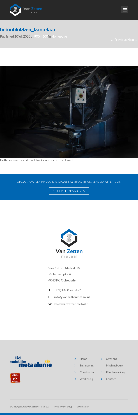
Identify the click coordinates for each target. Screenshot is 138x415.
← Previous (119, 40)
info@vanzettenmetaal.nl (72, 297)
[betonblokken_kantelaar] (69, 112)
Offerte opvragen (69, 191)
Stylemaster (83, 406)
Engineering (87, 365)
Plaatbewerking (115, 372)
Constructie (87, 372)
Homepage (59, 36)
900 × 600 (41, 36)
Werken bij (86, 378)
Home (83, 358)
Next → (132, 40)
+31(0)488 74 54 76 (67, 290)
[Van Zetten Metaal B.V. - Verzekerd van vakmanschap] (26, 10)
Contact (111, 378)
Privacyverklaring (63, 406)
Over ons (111, 358)
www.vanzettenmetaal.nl (71, 304)
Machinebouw (114, 365)
